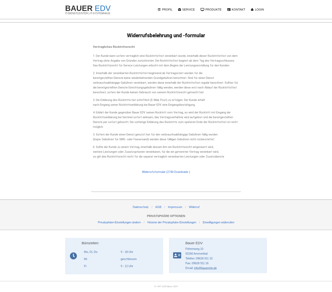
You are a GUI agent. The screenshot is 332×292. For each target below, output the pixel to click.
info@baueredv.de (205, 268)
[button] (119, 222)
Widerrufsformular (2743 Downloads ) (166, 172)
